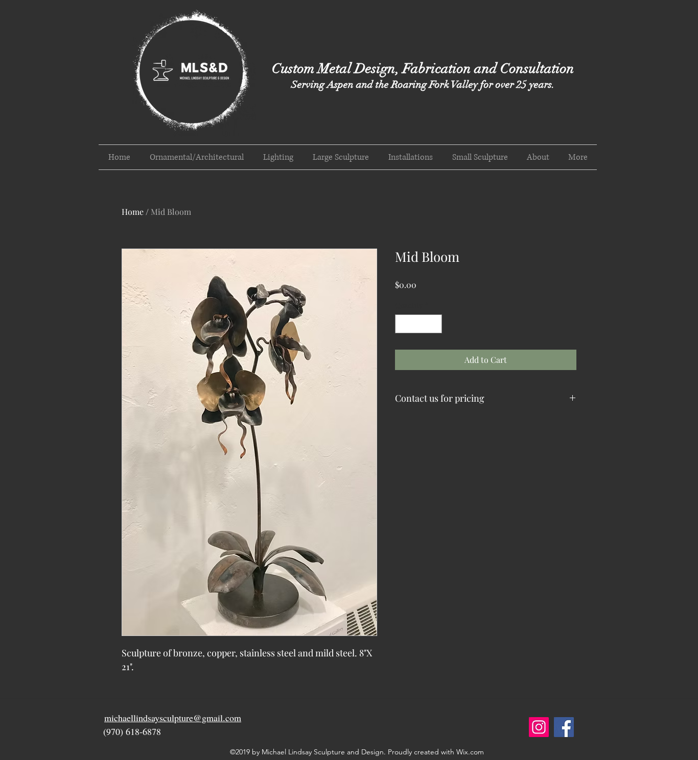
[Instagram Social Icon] (539, 727)
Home (133, 211)
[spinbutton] (418, 324)
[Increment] (434, 324)
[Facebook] (564, 727)
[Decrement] (403, 324)
